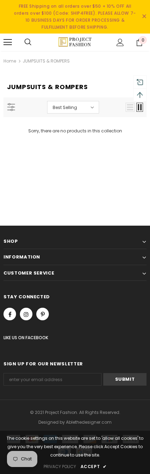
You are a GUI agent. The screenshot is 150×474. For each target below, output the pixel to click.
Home (9, 61)
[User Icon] (120, 42)
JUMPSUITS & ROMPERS (46, 61)
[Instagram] (26, 314)
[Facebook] (9, 314)
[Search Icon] (27, 42)
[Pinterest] (42, 314)
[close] (144, 16)
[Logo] (75, 42)
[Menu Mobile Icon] (7, 42)
